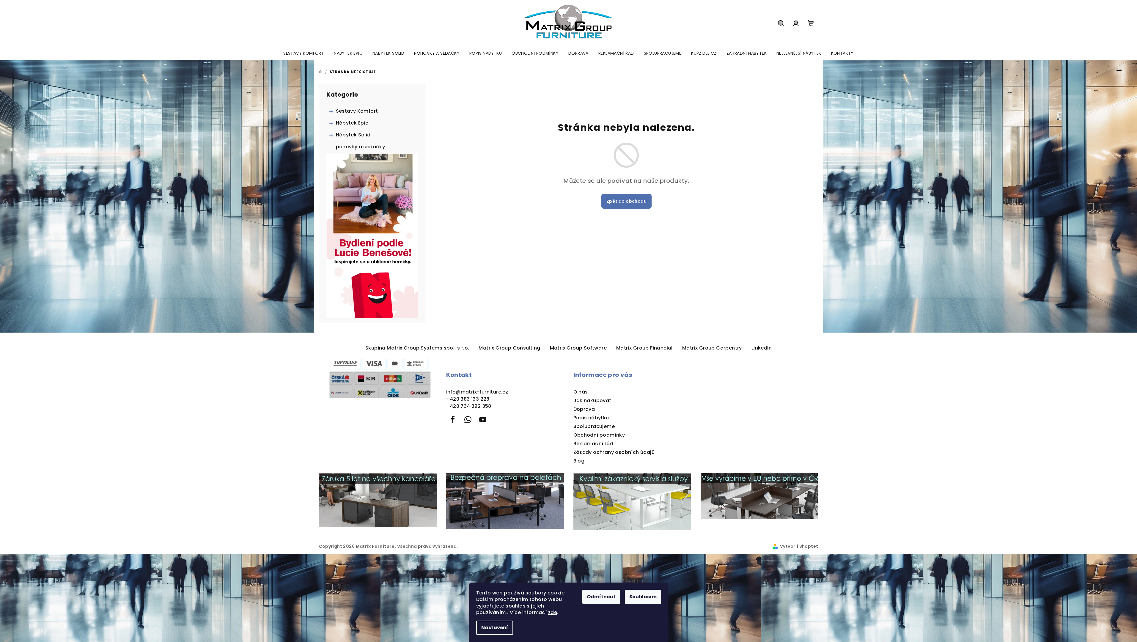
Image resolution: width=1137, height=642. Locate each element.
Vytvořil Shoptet (799, 546)
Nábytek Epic (352, 122)
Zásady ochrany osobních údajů (614, 452)
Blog (579, 460)
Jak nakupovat (592, 400)
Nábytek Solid (353, 134)
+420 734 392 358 (468, 406)
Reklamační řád (593, 443)
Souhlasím (643, 596)
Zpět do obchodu (626, 201)
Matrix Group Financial (644, 347)
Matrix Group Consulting (509, 347)
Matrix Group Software (578, 347)
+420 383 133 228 (468, 399)
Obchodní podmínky (599, 435)
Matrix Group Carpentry (712, 347)
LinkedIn (761, 347)
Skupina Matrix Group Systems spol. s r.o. (417, 347)
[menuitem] (304, 53)
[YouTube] (483, 420)
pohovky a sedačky (360, 146)
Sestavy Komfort (357, 111)
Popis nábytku (591, 417)
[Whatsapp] (468, 420)
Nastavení (494, 627)
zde (552, 612)
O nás (580, 391)
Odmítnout (601, 596)
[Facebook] (453, 420)
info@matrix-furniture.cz (477, 391)
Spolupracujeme (594, 426)
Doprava (584, 409)
